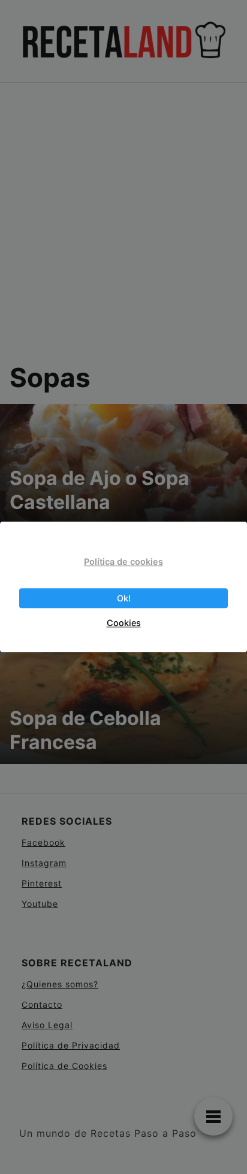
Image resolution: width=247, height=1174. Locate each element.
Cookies (124, 623)
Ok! (124, 598)
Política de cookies (123, 561)
